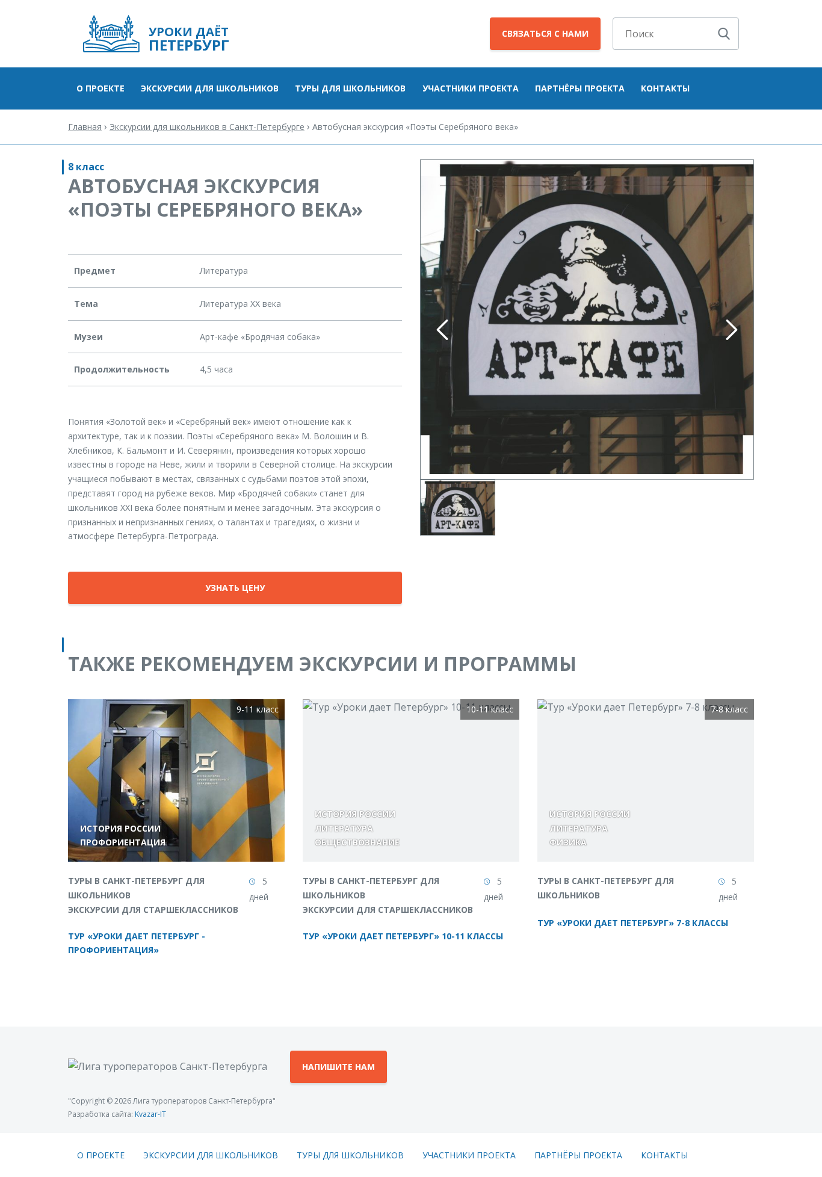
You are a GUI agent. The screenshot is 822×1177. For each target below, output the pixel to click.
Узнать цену (235, 587)
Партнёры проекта (580, 88)
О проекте (100, 88)
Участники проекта (470, 88)
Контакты (665, 88)
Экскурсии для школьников (210, 88)
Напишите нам (338, 1066)
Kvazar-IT (150, 1114)
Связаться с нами (545, 33)
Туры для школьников (350, 88)
